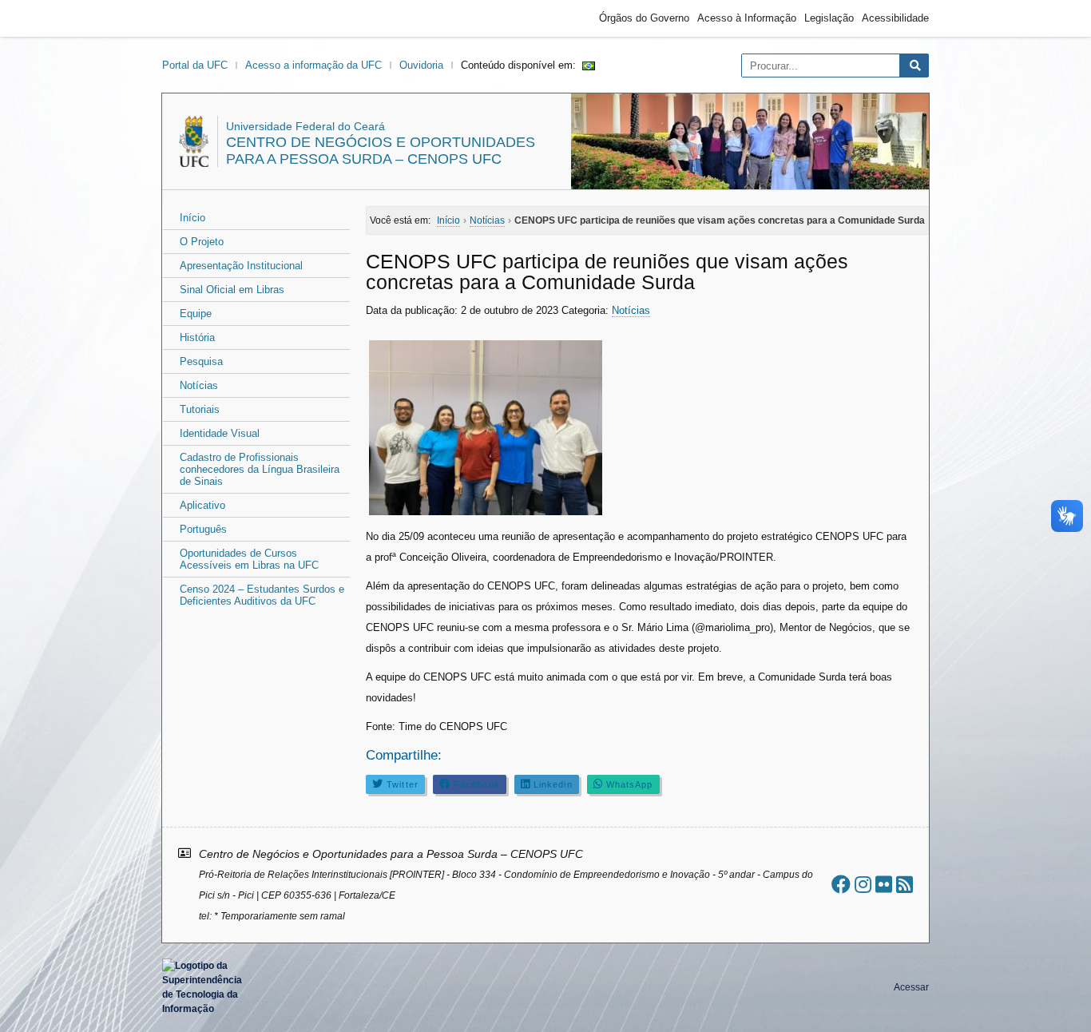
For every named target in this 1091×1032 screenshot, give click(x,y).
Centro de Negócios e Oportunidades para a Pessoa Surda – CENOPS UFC (380, 150)
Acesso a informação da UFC (313, 65)
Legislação (829, 18)
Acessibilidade (895, 18)
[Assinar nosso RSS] (904, 884)
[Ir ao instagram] (863, 884)
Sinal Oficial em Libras (232, 290)
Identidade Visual (220, 433)
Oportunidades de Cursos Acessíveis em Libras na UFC (249, 559)
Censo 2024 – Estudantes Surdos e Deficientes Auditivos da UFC (262, 595)
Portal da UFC (195, 65)
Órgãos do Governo (644, 18)
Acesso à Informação (746, 18)
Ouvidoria (421, 65)
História (197, 337)
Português (203, 529)
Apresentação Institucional (241, 266)
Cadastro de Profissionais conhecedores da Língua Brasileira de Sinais (259, 469)
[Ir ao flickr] (883, 884)
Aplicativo (202, 505)
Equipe (196, 314)
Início (192, 218)
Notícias (199, 385)
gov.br (191, 18)
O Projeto (202, 242)
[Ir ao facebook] (841, 884)
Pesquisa (201, 361)
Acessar (911, 987)
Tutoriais (200, 409)
